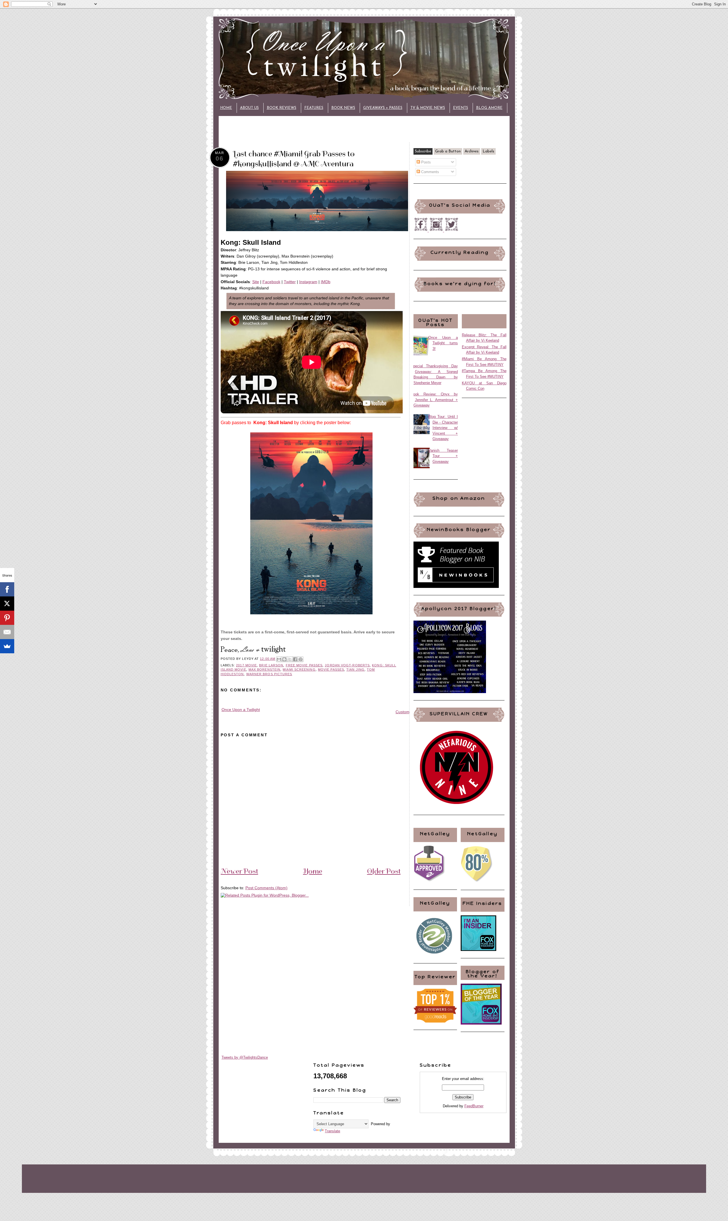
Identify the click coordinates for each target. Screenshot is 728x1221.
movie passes (331, 669)
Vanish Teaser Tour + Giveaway (443, 456)
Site (255, 281)
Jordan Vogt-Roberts (347, 665)
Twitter (290, 281)
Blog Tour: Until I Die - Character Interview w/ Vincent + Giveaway (443, 427)
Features (313, 108)
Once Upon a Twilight (241, 709)
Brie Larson (271, 665)
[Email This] (279, 659)
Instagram (308, 281)
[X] (7, 603)
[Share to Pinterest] (300, 659)
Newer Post (239, 871)
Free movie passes (304, 665)
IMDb (325, 281)
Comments (429, 172)
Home (226, 108)
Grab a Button (448, 151)
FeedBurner (473, 1106)
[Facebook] (7, 589)
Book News (343, 108)
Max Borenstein (264, 669)
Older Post (384, 871)
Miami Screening (299, 669)
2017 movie (246, 665)
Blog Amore (489, 108)
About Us (249, 108)
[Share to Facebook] (295, 659)
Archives (472, 151)
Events (460, 108)
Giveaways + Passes (382, 108)
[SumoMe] (7, 646)
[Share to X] (290, 659)
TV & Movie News (427, 108)
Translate (332, 1131)
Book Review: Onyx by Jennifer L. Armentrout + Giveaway (434, 399)
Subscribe (423, 151)
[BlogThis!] (284, 659)
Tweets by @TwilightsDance (245, 1057)
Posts (425, 162)
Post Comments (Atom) (266, 888)
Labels (488, 151)
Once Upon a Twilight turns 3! (443, 343)
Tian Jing (355, 669)
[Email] (7, 632)
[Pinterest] (7, 618)
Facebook (271, 281)
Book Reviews (281, 108)
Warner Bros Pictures (269, 674)
